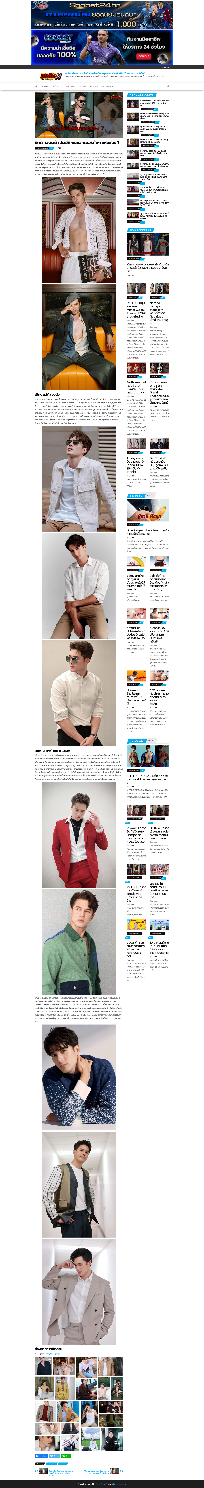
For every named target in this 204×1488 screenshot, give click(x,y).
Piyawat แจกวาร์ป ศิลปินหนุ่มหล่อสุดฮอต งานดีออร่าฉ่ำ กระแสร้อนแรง (136, 835)
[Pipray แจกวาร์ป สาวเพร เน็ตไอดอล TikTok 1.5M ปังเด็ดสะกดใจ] (136, 443)
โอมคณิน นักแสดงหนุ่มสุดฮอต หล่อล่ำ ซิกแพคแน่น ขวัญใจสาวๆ (61, 1473)
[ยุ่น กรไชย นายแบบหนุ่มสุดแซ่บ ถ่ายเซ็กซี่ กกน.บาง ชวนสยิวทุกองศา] (133, 129)
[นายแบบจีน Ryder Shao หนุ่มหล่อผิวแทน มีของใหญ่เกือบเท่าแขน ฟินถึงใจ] (133, 116)
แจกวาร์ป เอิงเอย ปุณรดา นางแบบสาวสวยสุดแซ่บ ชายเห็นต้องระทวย (154, 165)
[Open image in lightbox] (43, 1366)
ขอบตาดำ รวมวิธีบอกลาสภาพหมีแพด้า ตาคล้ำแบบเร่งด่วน (136, 949)
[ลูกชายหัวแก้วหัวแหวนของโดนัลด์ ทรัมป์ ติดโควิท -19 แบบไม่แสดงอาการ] (133, 215)
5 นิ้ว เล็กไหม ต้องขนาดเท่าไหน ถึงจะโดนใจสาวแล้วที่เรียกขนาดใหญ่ (159, 582)
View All (149, 495)
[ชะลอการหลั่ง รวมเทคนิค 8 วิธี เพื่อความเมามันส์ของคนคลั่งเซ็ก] (159, 613)
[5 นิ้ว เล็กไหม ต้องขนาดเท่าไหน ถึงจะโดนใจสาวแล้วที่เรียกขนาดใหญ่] (159, 561)
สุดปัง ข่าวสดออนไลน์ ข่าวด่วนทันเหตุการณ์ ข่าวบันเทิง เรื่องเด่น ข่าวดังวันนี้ (105, 73)
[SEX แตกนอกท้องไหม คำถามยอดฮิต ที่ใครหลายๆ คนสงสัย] (159, 675)
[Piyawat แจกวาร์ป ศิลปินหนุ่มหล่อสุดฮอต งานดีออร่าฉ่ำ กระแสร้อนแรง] (136, 810)
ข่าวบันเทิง (56, 86)
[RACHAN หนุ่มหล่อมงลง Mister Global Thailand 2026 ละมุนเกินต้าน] (136, 288)
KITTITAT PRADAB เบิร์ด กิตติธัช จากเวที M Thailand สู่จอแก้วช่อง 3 (147, 779)
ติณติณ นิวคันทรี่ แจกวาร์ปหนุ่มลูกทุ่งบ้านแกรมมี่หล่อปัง (159, 463)
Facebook (166, 67)
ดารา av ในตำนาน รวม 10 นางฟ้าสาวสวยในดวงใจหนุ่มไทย (159, 890)
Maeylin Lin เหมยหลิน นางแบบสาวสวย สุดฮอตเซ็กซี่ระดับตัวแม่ (96, 1472)
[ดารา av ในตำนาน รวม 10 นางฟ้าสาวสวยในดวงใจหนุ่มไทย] (159, 869)
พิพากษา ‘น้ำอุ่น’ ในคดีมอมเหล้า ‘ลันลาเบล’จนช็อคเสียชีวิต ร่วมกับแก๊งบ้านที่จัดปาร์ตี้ (154, 190)
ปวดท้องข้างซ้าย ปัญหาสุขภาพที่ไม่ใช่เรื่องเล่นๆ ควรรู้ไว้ (136, 697)
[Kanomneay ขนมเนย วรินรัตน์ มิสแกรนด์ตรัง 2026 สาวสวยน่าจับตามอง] (133, 103)
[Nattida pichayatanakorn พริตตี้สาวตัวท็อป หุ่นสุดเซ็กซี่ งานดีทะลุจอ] (159, 288)
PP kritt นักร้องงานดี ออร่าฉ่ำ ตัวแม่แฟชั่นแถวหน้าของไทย (136, 894)
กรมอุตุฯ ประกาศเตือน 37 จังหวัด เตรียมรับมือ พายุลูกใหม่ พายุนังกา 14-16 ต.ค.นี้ (154, 203)
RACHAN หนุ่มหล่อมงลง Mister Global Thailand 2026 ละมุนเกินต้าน (136, 310)
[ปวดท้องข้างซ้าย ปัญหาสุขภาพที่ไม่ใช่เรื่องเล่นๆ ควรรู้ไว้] (136, 675)
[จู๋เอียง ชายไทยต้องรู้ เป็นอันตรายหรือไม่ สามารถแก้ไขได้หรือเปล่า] (136, 561)
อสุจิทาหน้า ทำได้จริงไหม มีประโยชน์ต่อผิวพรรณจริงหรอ (136, 633)
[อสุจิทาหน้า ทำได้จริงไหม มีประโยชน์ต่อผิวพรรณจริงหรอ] (136, 613)
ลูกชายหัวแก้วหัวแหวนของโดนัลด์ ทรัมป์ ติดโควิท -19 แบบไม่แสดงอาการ (154, 216)
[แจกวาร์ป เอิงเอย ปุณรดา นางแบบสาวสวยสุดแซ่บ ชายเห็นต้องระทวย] (133, 165)
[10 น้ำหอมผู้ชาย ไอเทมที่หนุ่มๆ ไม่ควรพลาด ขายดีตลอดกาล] (159, 924)
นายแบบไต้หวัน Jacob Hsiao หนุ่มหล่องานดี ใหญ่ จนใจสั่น (154, 141)
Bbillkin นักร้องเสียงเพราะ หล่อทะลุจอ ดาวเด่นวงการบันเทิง (159, 833)
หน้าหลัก (45, 86)
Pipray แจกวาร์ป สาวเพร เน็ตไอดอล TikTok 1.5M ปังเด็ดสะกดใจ (136, 465)
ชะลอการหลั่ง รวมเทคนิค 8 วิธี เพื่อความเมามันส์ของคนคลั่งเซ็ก (159, 635)
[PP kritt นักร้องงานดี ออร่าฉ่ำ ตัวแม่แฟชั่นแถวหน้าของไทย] (136, 869)
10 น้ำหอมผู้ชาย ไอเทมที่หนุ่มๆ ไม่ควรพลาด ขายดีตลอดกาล (159, 947)
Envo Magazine (119, 1483)
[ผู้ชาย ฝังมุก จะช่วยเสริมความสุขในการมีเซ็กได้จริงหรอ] (148, 510)
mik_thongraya (52, 1353)
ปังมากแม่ (94, 86)
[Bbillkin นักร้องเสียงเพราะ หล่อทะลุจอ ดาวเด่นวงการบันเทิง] (159, 810)
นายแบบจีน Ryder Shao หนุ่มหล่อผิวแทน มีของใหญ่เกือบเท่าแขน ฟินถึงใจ (154, 116)
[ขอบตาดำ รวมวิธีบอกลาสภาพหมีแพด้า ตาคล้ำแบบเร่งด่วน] (136, 924)
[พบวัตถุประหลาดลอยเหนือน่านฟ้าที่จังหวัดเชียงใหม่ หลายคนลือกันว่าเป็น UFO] (133, 176)
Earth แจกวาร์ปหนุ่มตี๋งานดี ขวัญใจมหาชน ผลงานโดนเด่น (136, 387)
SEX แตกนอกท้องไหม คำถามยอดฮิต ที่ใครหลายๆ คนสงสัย (159, 697)
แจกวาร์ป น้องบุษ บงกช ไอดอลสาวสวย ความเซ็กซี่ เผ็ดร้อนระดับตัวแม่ (154, 153)
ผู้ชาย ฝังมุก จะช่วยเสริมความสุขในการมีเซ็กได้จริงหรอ (148, 532)
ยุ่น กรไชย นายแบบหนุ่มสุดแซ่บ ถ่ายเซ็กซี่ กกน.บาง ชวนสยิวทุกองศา (153, 129)
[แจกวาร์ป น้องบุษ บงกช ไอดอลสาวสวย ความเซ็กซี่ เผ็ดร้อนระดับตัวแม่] (133, 153)
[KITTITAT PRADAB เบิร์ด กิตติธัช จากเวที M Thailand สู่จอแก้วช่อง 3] (148, 755)
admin (60, 148)
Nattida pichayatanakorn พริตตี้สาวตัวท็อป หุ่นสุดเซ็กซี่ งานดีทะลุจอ (159, 313)
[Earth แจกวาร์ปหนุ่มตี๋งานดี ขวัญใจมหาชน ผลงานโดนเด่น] (136, 367)
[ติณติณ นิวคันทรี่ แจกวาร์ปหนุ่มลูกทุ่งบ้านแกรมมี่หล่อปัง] (159, 443)
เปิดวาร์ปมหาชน (107, 86)
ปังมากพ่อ (83, 86)
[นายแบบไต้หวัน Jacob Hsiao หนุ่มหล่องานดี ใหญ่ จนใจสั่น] (133, 142)
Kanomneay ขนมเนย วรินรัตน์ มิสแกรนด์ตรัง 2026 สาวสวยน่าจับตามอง (154, 103)
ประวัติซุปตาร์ (70, 86)
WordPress (100, 1483)
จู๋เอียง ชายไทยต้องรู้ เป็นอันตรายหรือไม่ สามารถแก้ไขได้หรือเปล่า (136, 582)
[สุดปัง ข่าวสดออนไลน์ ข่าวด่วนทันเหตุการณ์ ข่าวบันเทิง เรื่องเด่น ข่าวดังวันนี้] (36, 86)
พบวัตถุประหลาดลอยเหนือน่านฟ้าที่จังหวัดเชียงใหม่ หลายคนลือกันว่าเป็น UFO (154, 177)
